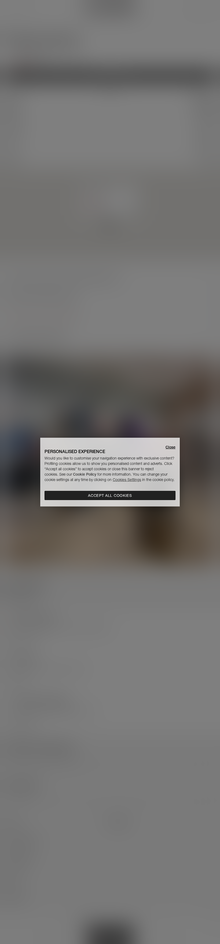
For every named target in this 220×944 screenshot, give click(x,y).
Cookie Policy (84, 474)
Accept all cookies (110, 495)
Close (170, 447)
